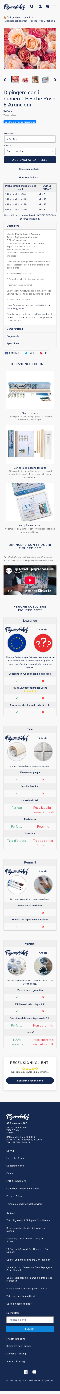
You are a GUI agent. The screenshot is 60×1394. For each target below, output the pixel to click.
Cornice (7, 145)
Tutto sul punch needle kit (20, 1296)
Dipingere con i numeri (19, 1346)
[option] (15, 79)
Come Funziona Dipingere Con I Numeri (28, 1259)
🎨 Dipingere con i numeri (17, 17)
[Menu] (54, 6)
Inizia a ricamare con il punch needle (26, 1288)
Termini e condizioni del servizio (24, 1204)
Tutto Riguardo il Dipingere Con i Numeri (28, 1220)
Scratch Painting (15, 1361)
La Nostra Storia (15, 1158)
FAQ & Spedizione (16, 1181)
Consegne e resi (15, 1165)
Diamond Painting (16, 1353)
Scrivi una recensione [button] (30, 1080)
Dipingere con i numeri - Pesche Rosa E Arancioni (29, 20)
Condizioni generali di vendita (23, 1188)
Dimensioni (9, 133)
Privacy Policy (14, 1196)
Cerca (9, 1173)
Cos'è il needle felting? (19, 1303)
